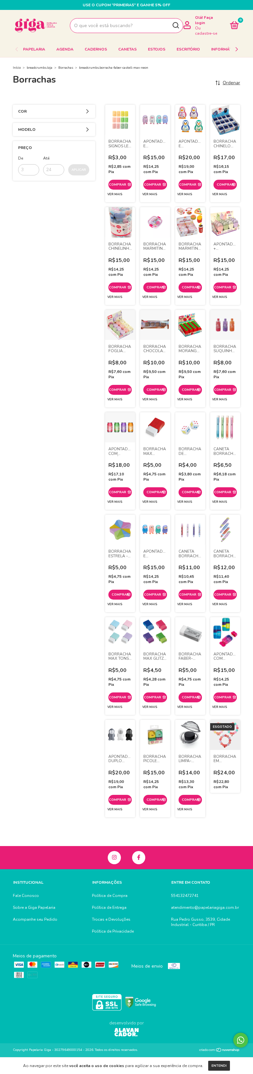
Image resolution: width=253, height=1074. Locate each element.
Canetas (127, 49)
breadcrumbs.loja (39, 67)
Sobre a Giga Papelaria (34, 907)
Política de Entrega (109, 907)
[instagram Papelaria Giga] (114, 857)
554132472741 (185, 895)
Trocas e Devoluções (111, 919)
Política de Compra (109, 895)
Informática (224, 49)
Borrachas (65, 67)
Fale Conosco (26, 895)
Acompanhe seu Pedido (35, 919)
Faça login (204, 20)
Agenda (64, 49)
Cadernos (96, 49)
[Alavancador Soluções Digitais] (126, 1033)
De (20, 158)
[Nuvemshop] (219, 1051)
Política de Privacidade (113, 931)
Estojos (156, 49)
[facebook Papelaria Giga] (138, 857)
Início (17, 67)
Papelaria (34, 49)
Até (46, 158)
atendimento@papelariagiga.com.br (205, 907)
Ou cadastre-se (206, 30)
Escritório (188, 49)
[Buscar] (175, 25)
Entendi (219, 1065)
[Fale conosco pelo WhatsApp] (240, 1040)
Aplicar (78, 169)
